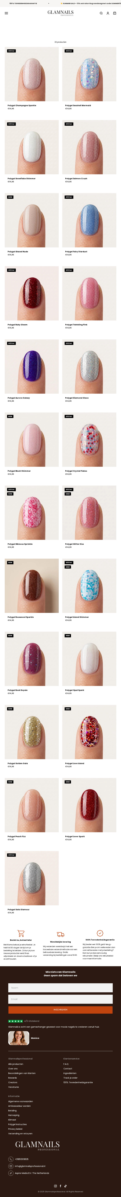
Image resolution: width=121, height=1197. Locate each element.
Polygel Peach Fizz (17, 836)
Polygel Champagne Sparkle (22, 105)
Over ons (13, 1068)
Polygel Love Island (74, 763)
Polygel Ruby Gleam (17, 324)
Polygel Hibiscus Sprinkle (20, 544)
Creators (12, 1082)
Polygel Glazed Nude (18, 251)
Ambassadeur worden (19, 1106)
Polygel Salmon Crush (76, 178)
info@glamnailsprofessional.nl (30, 1166)
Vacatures (13, 1087)
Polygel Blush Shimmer (19, 471)
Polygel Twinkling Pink (76, 324)
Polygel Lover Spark (75, 836)
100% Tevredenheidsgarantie (78, 1082)
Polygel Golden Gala (18, 763)
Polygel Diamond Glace (77, 398)
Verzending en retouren (20, 1133)
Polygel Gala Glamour (19, 909)
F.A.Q (65, 1064)
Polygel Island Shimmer (77, 617)
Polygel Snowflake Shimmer (22, 178)
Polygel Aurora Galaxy (19, 398)
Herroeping (13, 1115)
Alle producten (15, 1064)
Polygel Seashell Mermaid (78, 105)
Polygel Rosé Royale (17, 690)
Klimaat (12, 1119)
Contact (67, 1068)
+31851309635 (21, 1159)
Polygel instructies (17, 1124)
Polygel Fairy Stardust (76, 251)
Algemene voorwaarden (20, 1101)
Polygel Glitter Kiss (74, 544)
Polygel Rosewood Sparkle (21, 617)
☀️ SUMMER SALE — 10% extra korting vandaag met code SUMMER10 (90, 3)
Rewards (12, 1077)
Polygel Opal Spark (74, 690)
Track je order (70, 1077)
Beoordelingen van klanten (22, 1073)
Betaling (12, 1110)
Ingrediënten (69, 1073)
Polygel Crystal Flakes (76, 471)
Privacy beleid (15, 1128)
